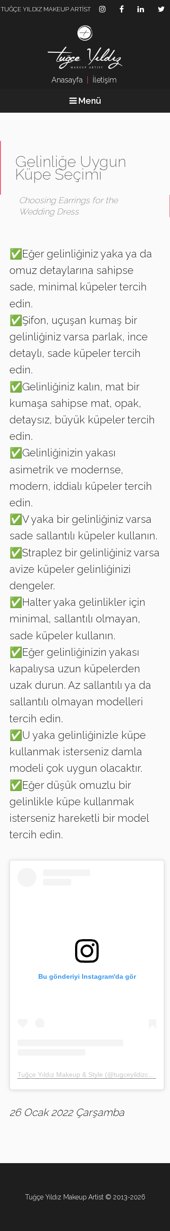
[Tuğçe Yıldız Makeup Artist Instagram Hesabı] (102, 9)
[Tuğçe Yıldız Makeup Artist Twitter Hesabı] (161, 9)
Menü (88, 101)
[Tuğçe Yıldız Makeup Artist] (85, 48)
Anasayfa (67, 79)
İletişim (105, 79)
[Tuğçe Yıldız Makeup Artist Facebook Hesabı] (121, 9)
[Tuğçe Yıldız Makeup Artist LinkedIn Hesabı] (141, 9)
